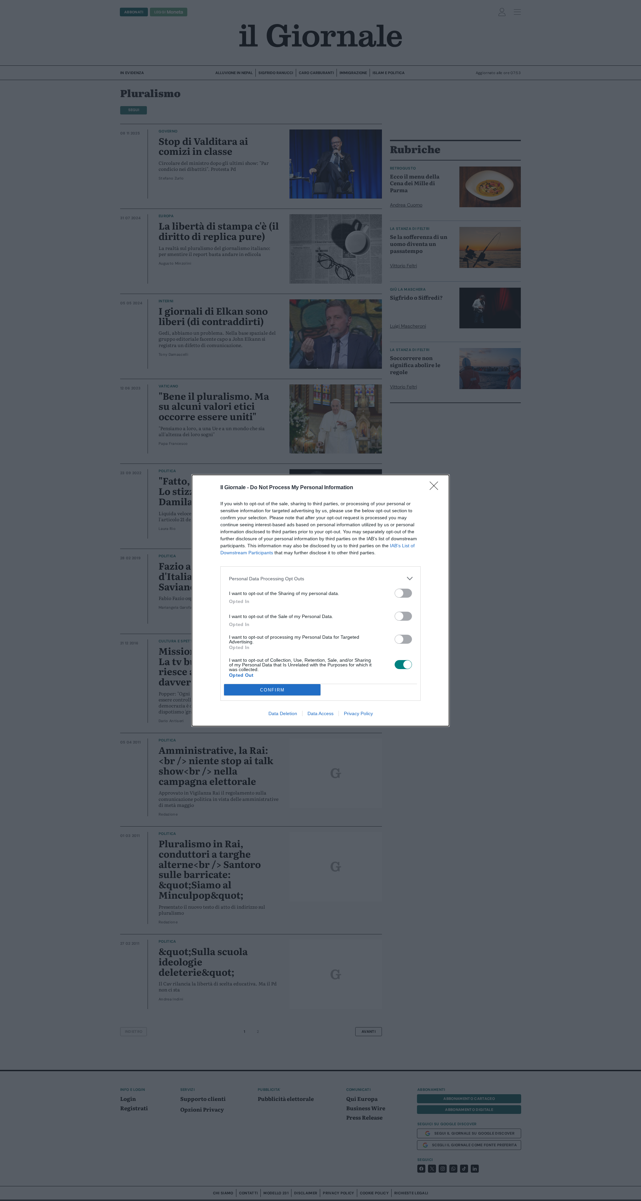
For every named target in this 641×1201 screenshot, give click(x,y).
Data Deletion (282, 713)
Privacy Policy (358, 713)
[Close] (436, 488)
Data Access (320, 713)
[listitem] (320, 578)
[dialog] (320, 600)
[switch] (403, 593)
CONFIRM (272, 689)
